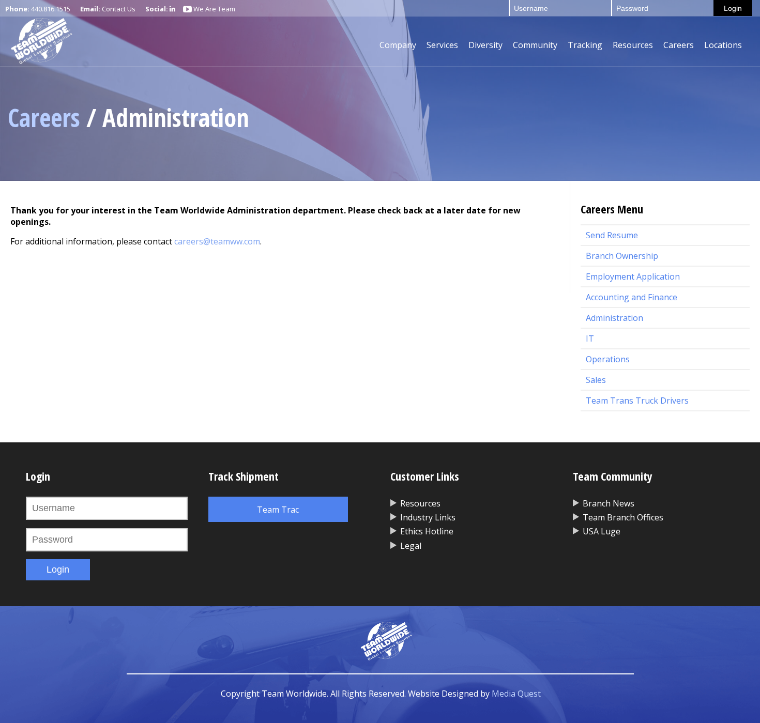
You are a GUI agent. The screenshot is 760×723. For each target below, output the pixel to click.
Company (397, 45)
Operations (608, 359)
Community (535, 45)
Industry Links (427, 517)
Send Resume (612, 235)
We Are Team (213, 8)
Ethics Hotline (426, 531)
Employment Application (633, 276)
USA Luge (601, 531)
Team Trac (278, 509)
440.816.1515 (50, 8)
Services (442, 45)
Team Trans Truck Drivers (637, 400)
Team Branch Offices (623, 517)
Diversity (485, 45)
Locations (723, 45)
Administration (614, 318)
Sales (596, 380)
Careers (678, 45)
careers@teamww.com (217, 241)
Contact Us (118, 8)
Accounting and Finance (631, 297)
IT (590, 338)
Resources (633, 45)
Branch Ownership (622, 255)
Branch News (608, 503)
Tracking (585, 45)
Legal (410, 545)
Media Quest (516, 693)
